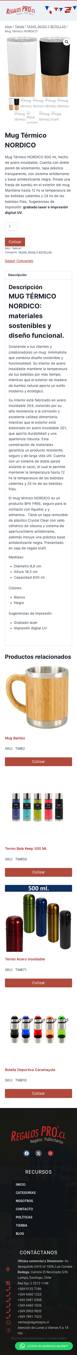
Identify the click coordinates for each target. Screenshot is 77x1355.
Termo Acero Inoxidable (25, 959)
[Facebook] (26, 1153)
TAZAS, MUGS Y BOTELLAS (35, 252)
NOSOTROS (24, 1201)
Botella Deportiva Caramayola (30, 1070)
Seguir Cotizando (19, 261)
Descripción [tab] (17, 275)
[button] (66, 42)
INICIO (20, 1185)
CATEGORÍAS (26, 1193)
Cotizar (15, 242)
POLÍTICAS (24, 1217)
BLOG (20, 1234)
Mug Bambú (15, 738)
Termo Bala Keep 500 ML (26, 848)
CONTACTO (24, 1209)
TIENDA (21, 1225)
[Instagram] (50, 1153)
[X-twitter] (38, 1153)
